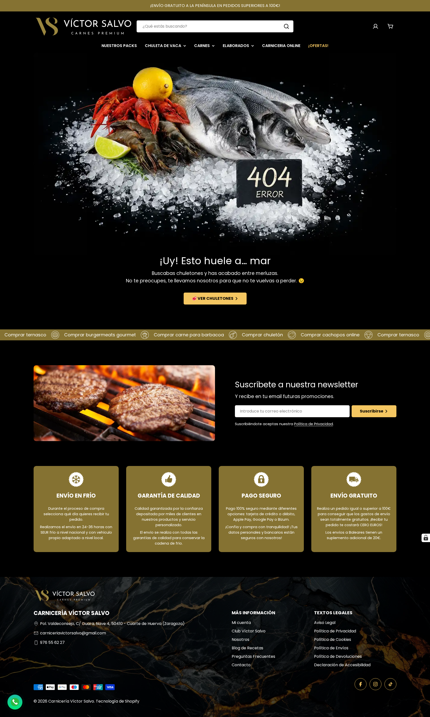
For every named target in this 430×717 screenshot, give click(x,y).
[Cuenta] (375, 26)
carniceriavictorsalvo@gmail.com (73, 633)
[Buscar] (286, 26)
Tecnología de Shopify (117, 701)
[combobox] (215, 26)
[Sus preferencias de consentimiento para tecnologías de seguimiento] (426, 538)
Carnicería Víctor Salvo (71, 701)
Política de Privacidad (313, 423)
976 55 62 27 (52, 642)
